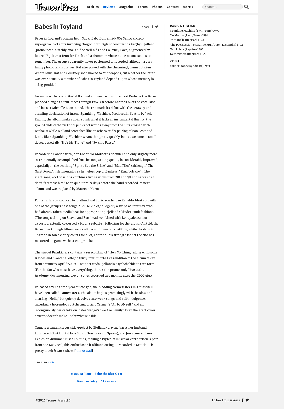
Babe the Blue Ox (106, 374)
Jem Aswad (83, 351)
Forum (143, 7)
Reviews (109, 7)
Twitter (247, 400)
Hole (51, 362)
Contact (173, 7)
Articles (93, 7)
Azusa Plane (83, 374)
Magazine (126, 7)
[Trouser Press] (56, 7)
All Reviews (108, 381)
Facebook (243, 400)
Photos (157, 7)
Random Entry (87, 381)
